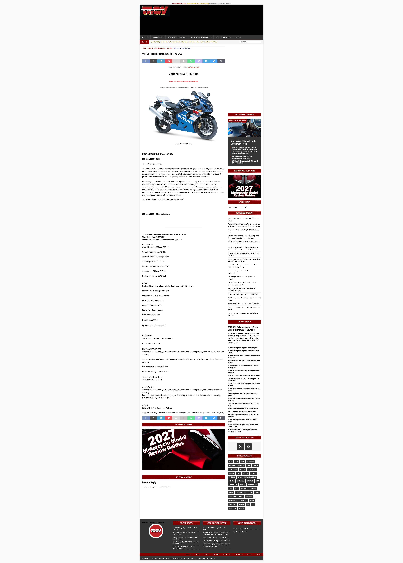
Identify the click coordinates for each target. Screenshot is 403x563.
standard (232, 496)
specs (250, 493)
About (212, 4)
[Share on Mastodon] (198, 61)
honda (231, 481)
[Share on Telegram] (206, 61)
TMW (144, 48)
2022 (230, 461)
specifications (241, 493)
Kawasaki (250, 481)
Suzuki (169, 48)
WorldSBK (232, 508)
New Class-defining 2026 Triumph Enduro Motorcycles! (244, 375)
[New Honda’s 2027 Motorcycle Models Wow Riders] (244, 136)
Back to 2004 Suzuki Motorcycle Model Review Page (183, 81)
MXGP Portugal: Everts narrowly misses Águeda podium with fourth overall (216, 545)
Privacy (217, 4)
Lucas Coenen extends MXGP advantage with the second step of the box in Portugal (216, 541)
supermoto (233, 500)
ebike (238, 473)
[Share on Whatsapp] (191, 61)
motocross (233, 485)
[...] (236, 343)
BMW (248, 465)
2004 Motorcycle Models (156, 48)
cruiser (242, 469)
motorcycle (252, 485)
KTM (257, 481)
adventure (250, 461)
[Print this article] (183, 61)
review (231, 493)
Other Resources (222, 37)
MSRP (230, 489)
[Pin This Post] (168, 61)
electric (245, 473)
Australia (232, 465)
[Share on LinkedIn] (161, 61)
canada (255, 465)
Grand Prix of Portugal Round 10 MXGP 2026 (243, 294)
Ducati (231, 473)
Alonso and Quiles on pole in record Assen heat (244, 304)
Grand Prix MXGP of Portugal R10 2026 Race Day (216, 537)
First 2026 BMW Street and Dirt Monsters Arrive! (242, 411)
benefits (241, 465)
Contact (228, 4)
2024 (242, 461)
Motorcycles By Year (176, 37)
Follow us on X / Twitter (240, 528)
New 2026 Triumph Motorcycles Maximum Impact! (242, 348)
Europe (253, 473)
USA (253, 504)
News (236, 489)
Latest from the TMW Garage (244, 114)
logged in (154, 487)
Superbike (249, 496)
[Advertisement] (217, 20)
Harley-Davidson (250, 477)
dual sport (252, 469)
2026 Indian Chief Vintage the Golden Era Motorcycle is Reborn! (183, 547)
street (241, 496)
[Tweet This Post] (153, 61)
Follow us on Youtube (240, 531)
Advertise (189, 554)
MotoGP (242, 485)
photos (253, 489)
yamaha (241, 508)
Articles (145, 37)
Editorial (222, 4)
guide (239, 477)
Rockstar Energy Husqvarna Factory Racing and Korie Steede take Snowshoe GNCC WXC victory (216, 533)
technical (232, 504)
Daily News (157, 37)
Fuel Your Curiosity (244, 322)
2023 (236, 461)
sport (257, 493)
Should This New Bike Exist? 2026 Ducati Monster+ (243, 408)
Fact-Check (238, 554)
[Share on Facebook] (146, 61)
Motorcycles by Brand (200, 37)
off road (244, 489)
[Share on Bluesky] (214, 61)
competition (233, 469)
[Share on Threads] (221, 61)
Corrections (227, 554)
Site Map (258, 554)
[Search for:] (250, 42)
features (232, 477)
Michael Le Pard (193, 67)
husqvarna (240, 481)
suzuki (252, 500)
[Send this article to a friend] (176, 61)
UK (248, 504)
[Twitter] (240, 446)
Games (238, 37)
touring (241, 504)
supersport (243, 500)
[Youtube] (248, 446)
